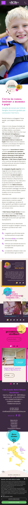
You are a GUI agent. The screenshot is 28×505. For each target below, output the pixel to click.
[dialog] (14, 491)
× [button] (26, 478)
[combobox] (24, 479)
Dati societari (14, 425)
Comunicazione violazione (14, 428)
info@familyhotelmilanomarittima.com (14, 411)
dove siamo (14, 435)
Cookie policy (14, 423)
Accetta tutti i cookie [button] (14, 502)
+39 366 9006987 (14, 410)
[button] (14, 496)
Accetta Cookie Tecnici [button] (14, 499)
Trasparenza (14, 426)
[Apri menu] (3, 3)
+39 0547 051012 (14, 408)
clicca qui (3, 495)
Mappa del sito (14, 420)
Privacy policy (14, 421)
